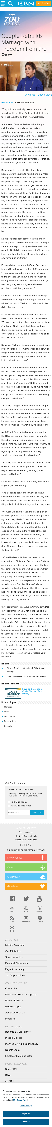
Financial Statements (16, 963)
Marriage (8, 707)
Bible (12, 911)
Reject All (26, 1114)
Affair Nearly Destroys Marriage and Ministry (26, 676)
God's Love (9, 716)
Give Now (43, 3)
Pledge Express (13, 1038)
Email (12, 931)
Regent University (14, 969)
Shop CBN (11, 1069)
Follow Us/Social (14, 1000)
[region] (26, 1105)
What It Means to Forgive (26, 840)
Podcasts (39, 911)
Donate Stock (12, 1050)
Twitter (26, 898)
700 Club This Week (21, 806)
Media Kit (10, 1019)
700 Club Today (19, 802)
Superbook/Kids (13, 957)
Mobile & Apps (13, 1006)
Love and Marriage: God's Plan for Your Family (32, 691)
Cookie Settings (26, 1106)
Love (6, 712)
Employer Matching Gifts (18, 1056)
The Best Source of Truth (26, 836)
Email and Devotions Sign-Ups (21, 994)
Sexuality (8, 726)
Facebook (12, 898)
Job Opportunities (15, 975)
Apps (26, 911)
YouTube (39, 898)
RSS (12, 921)
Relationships (10, 721)
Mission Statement (15, 945)
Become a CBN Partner (18, 1032)
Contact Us (11, 988)
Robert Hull (7, 103)
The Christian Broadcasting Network (26, 850)
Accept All (26, 1122)
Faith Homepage (26, 832)
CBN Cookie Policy (20, 1100)
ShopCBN (26, 921)
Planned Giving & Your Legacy (21, 1044)
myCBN (40, 921)
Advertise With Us (15, 1012)
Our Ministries (12, 951)
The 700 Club (12, 20)
